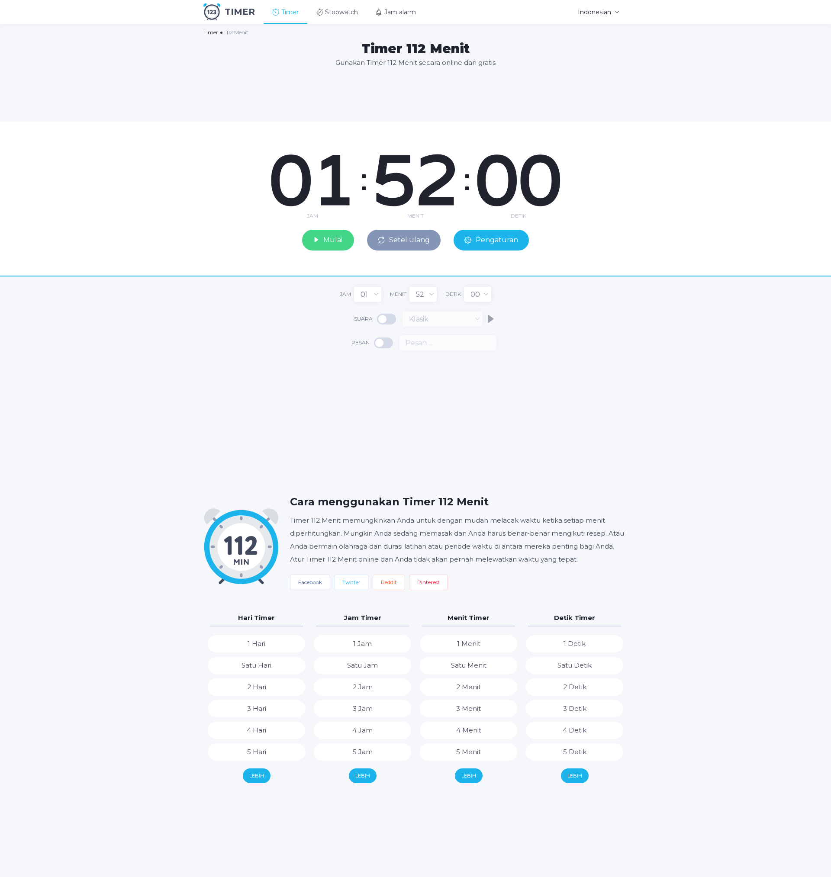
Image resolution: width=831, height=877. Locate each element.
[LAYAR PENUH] (623, 130)
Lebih (256, 776)
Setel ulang (409, 240)
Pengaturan (497, 240)
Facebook (310, 582)
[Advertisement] (415, 93)
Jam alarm (400, 12)
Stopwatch (341, 12)
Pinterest (428, 582)
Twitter (351, 582)
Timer (290, 12)
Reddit (389, 582)
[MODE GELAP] (608, 130)
